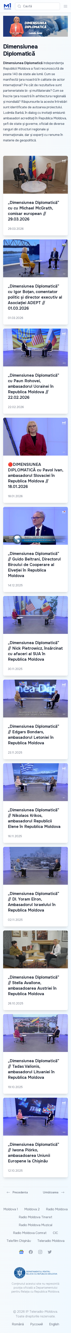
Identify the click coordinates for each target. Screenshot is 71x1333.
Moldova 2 (32, 1209)
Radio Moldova (57, 1209)
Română (18, 1324)
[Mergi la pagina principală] (7, 6)
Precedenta (20, 1192)
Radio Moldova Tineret (35, 1217)
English (54, 1324)
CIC (55, 1233)
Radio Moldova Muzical (35, 1225)
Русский (36, 1324)
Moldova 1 (10, 1209)
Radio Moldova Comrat (30, 1233)
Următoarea (50, 1192)
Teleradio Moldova (50, 1241)
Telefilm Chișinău (19, 1241)
